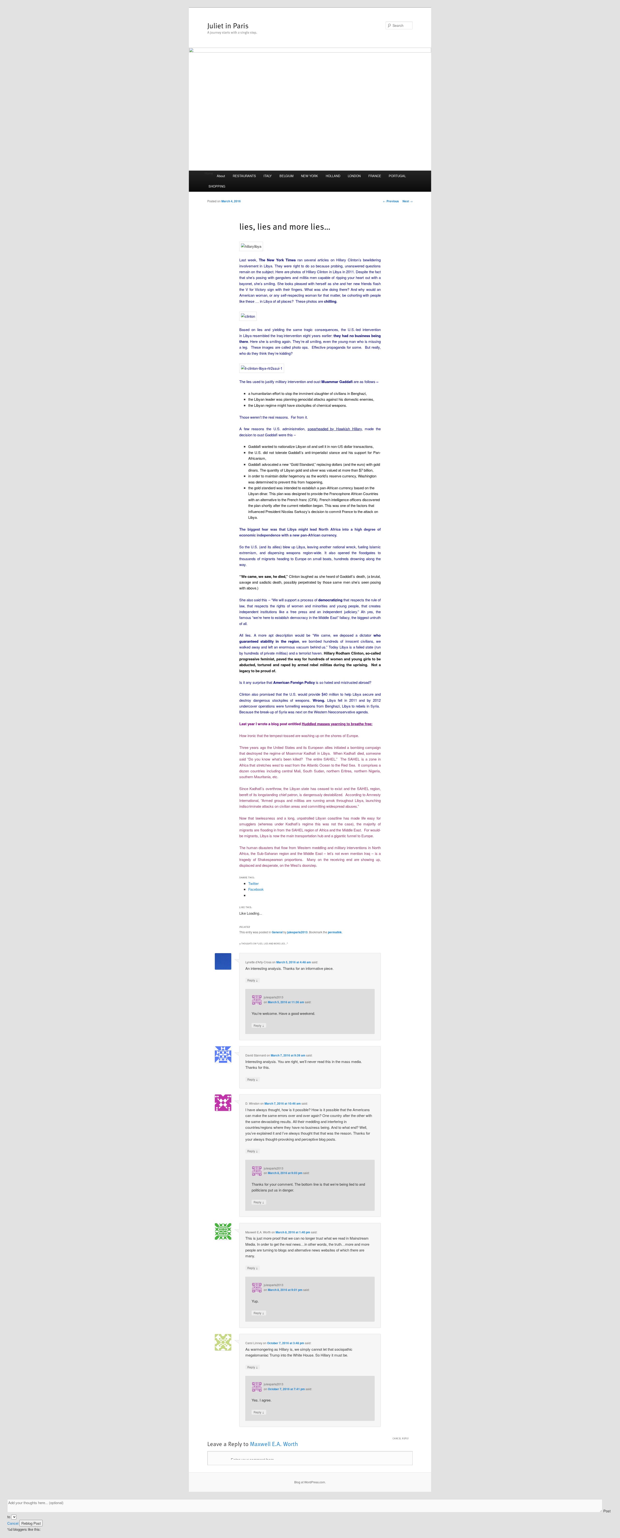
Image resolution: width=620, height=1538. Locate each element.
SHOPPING (217, 186)
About (221, 175)
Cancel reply (401, 1438)
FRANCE (374, 175)
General (277, 932)
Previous (391, 201)
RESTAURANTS (244, 175)
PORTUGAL (397, 175)
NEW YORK (309, 175)
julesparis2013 (297, 932)
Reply (252, 980)
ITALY (268, 175)
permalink (335, 932)
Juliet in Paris (227, 25)
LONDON (354, 175)
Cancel (12, 1523)
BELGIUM (286, 175)
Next (408, 201)
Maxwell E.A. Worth (274, 1444)
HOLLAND (333, 175)
